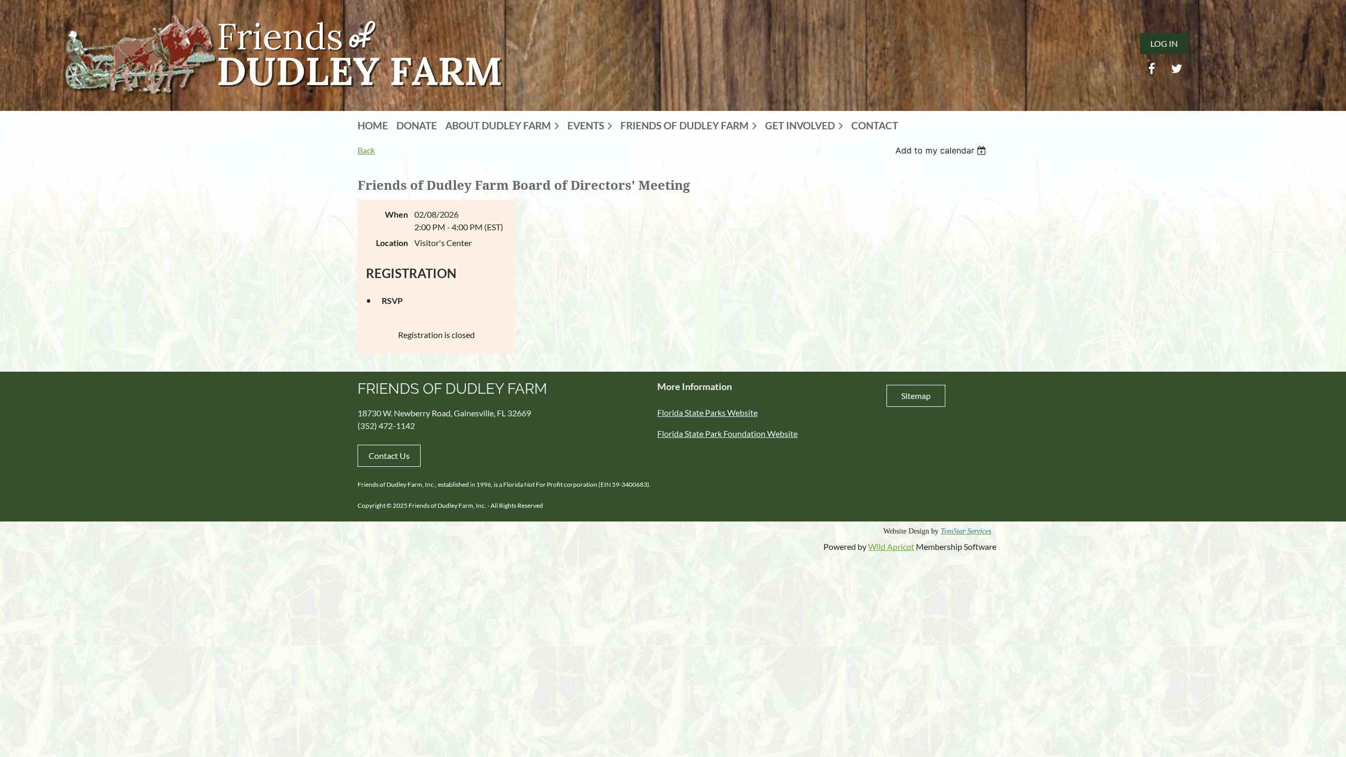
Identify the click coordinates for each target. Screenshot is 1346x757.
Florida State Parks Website (707, 412)
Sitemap (916, 396)
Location (392, 243)
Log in (1164, 43)
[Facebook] (1152, 69)
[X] (1176, 69)
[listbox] (941, 150)
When (396, 214)
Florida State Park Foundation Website (727, 433)
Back (366, 150)
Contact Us (389, 456)
